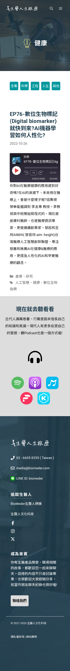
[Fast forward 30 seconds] (42, 173)
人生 (45, 86)
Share (54, 178)
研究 (29, 276)
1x (33, 172)
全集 (14, 86)
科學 (24, 86)
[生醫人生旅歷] (22, 8)
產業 (18, 276)
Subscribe (38, 178)
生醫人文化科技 (22, 514)
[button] (51, 8)
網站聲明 (31, 636)
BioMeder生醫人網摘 (26, 504)
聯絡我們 (20, 601)
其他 (56, 86)
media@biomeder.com (33, 468)
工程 (35, 86)
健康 (36, 283)
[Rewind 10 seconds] (26, 173)
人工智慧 (22, 283)
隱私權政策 (17, 636)
